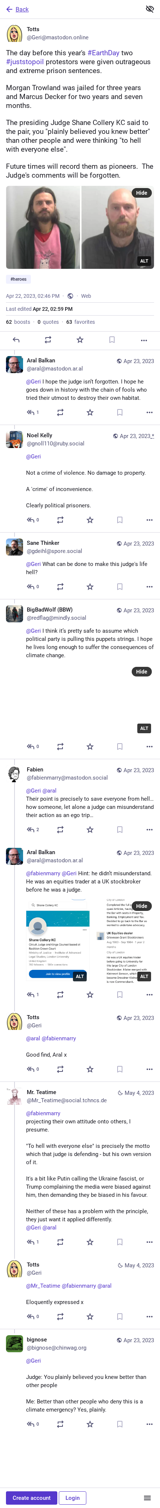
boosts (18, 322)
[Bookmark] (112, 339)
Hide (141, 193)
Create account (32, 1498)
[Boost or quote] (48, 339)
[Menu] (147, 1498)
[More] (144, 340)
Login (72, 1498)
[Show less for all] (150, 9)
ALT (144, 261)
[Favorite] (80, 339)
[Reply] (16, 339)
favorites (80, 322)
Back (22, 9)
